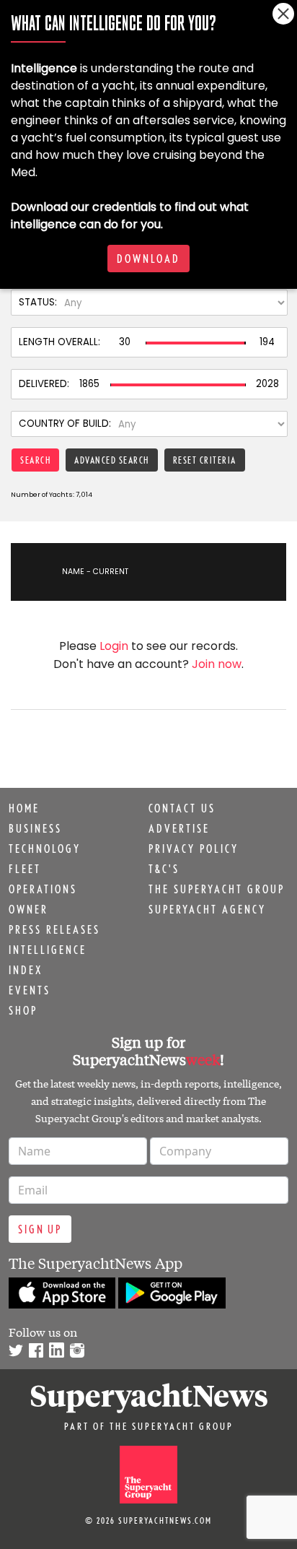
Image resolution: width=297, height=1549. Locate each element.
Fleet (25, 868)
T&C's (163, 868)
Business (35, 828)
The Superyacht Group (216, 888)
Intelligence (48, 949)
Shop (23, 1010)
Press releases (54, 929)
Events (29, 990)
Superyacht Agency (207, 909)
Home (24, 808)
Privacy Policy (193, 848)
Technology (45, 848)
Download (148, 258)
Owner (28, 909)
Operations (43, 888)
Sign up (40, 1229)
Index (26, 969)
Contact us (182, 808)
